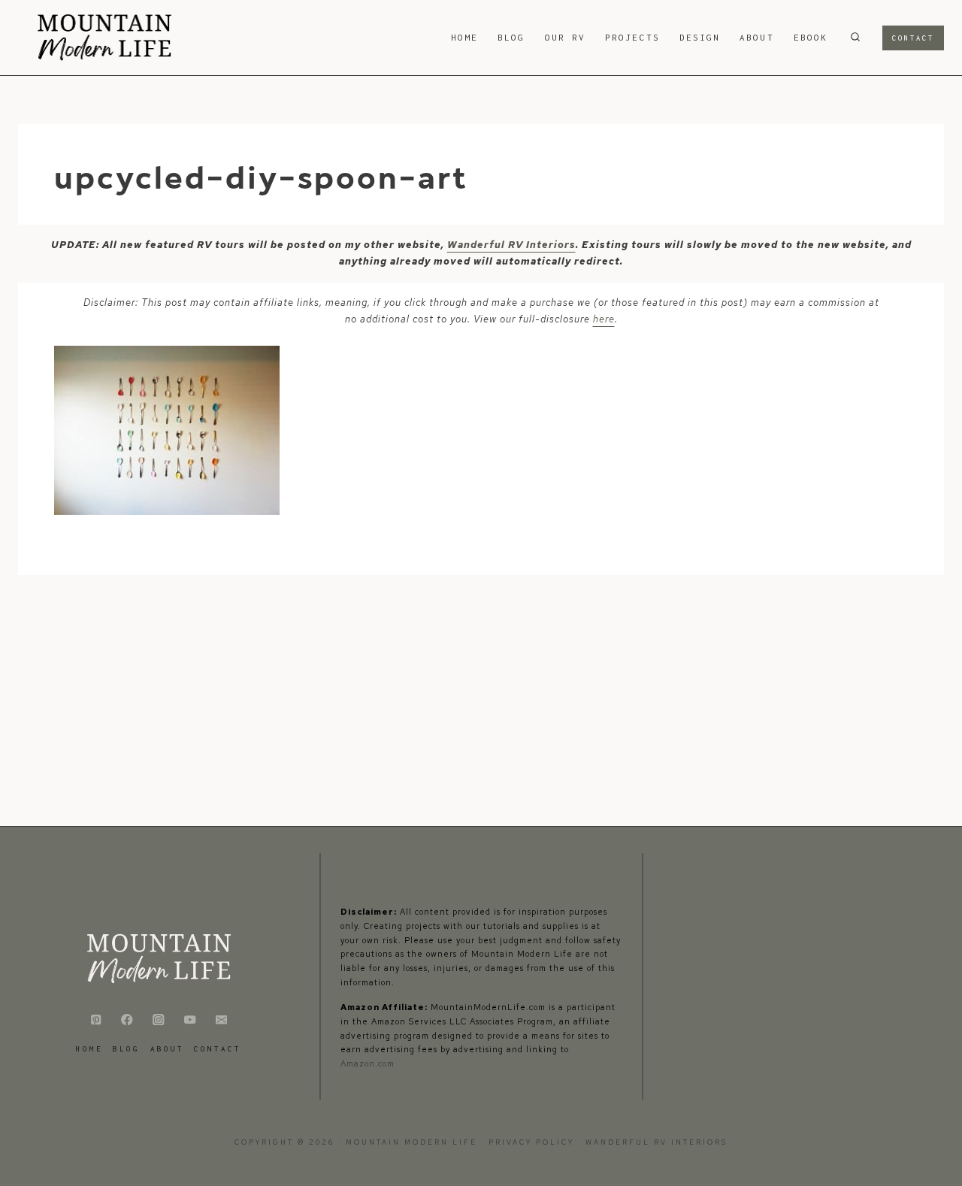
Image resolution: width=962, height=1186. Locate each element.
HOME (464, 37)
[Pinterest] (95, 1019)
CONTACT (217, 1049)
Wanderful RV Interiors (511, 244)
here (604, 319)
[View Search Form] (855, 37)
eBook (810, 37)
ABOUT (756, 37)
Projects (632, 37)
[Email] (221, 1019)
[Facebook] (127, 1019)
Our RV (565, 37)
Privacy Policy (533, 1142)
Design (699, 37)
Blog (511, 37)
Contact (913, 38)
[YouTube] (189, 1019)
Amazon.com (367, 1063)
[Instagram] (159, 1019)
